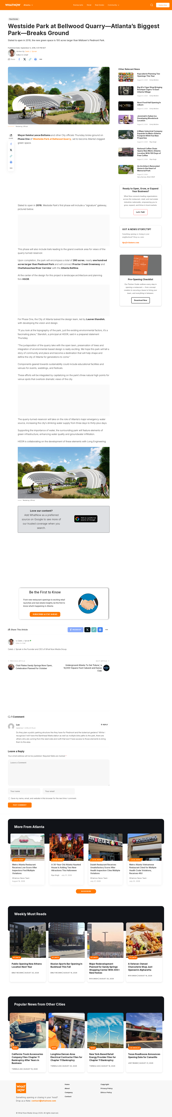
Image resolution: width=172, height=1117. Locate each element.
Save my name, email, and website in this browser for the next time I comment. (44, 798)
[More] (40, 59)
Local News (18, 860)
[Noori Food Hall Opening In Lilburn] (125, 106)
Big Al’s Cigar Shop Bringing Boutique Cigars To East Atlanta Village (149, 89)
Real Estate (99, 5)
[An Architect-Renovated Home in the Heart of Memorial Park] (125, 169)
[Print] (35, 59)
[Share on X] (24, 59)
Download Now (140, 300)
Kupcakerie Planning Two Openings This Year (148, 75)
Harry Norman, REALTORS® (146, 177)
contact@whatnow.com (43, 1101)
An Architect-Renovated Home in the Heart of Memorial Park (148, 168)
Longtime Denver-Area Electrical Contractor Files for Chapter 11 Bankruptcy (66, 1057)
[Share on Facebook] (19, 59)
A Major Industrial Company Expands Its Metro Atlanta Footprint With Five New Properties (149, 134)
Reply (105, 725)
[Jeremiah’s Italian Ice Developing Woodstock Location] (125, 119)
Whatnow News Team (20, 878)
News (15, 1048)
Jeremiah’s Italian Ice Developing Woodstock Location (147, 118)
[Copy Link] (29, 59)
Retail (89, 5)
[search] (151, 5)
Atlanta (16, 957)
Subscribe (163, 5)
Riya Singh (153, 142)
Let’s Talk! (140, 212)
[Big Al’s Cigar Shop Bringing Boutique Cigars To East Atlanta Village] (125, 90)
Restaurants (78, 5)
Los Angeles (134, 1048)
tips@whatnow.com (130, 242)
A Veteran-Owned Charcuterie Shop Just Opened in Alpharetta (140, 967)
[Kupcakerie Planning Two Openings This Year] (125, 77)
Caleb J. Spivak (31, 51)
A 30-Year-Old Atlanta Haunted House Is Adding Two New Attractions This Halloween (66, 867)
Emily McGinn (154, 80)
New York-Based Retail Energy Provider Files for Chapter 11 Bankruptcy (102, 1057)
